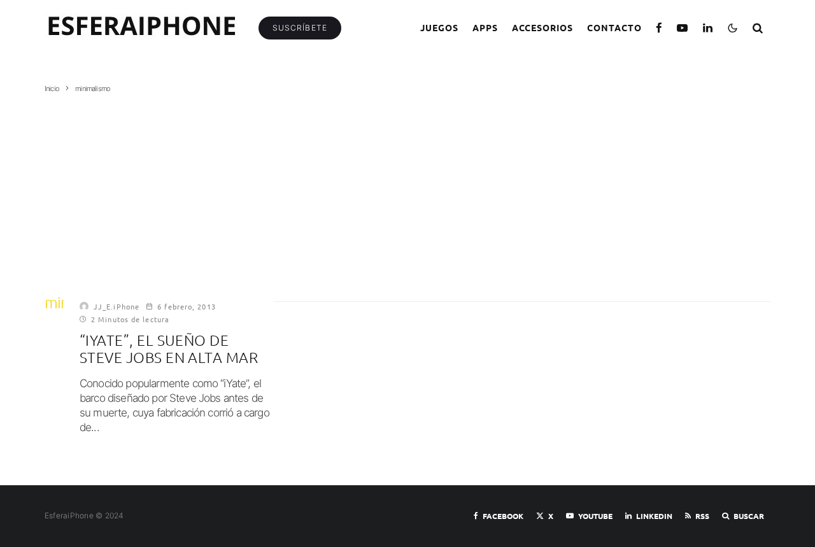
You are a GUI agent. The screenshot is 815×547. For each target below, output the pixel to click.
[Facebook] (659, 27)
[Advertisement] (407, 189)
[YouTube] (682, 27)
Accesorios (543, 27)
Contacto (614, 27)
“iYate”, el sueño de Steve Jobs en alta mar (169, 349)
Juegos (439, 27)
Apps (485, 27)
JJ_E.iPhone (116, 306)
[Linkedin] (708, 27)
